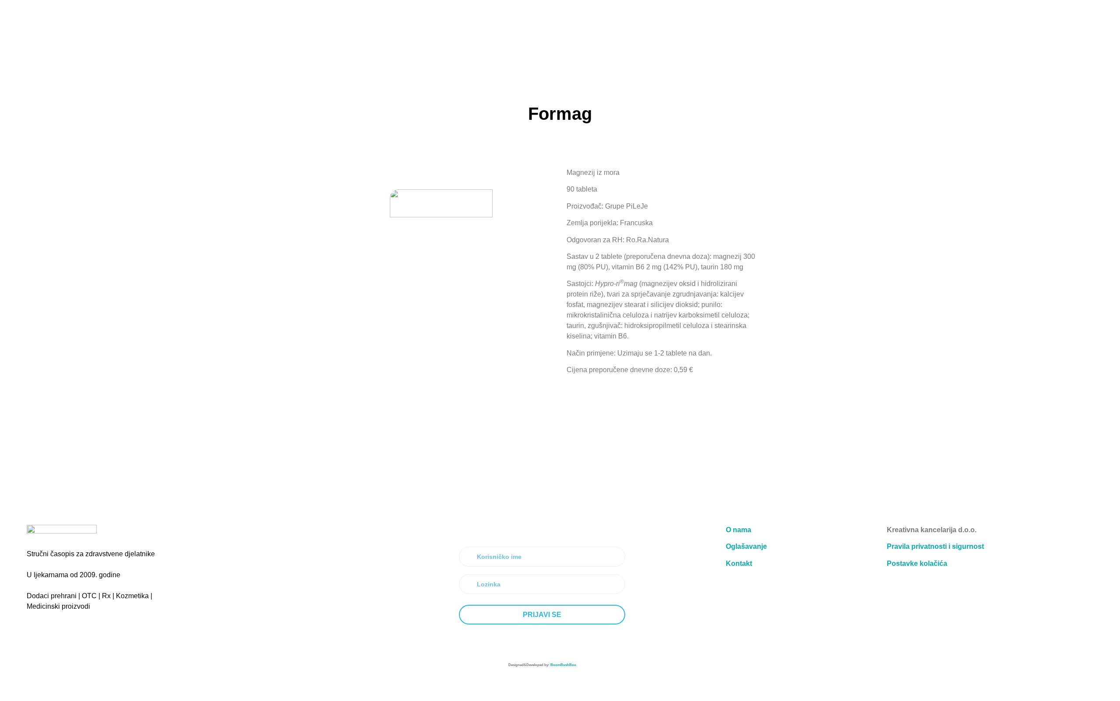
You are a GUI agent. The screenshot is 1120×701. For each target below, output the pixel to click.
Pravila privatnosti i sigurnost (935, 546)
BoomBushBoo (563, 665)
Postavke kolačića (917, 563)
